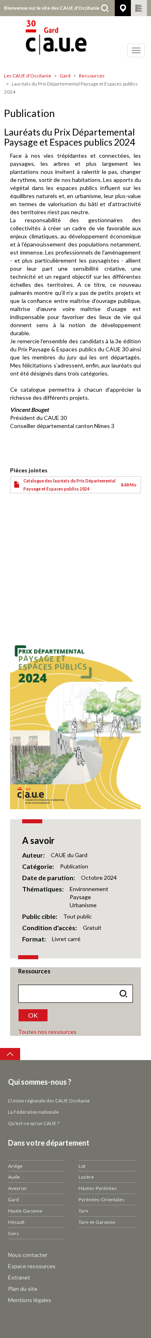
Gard (65, 76)
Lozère (86, 1177)
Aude (14, 1177)
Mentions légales (29, 1299)
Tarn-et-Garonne (97, 1222)
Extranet (19, 1277)
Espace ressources (32, 1266)
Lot (82, 1166)
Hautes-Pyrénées (98, 1188)
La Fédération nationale (33, 1112)
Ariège (15, 1166)
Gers (13, 1233)
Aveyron (17, 1188)
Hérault (16, 1222)
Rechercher (105, 8)
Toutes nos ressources (47, 1031)
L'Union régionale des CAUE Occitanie (49, 1101)
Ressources (92, 76)
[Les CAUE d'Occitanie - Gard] (75, 42)
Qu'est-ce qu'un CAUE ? (33, 1123)
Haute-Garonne (25, 1211)
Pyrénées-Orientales (101, 1199)
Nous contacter (28, 1254)
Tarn (83, 1211)
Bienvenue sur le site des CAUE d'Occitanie (51, 8)
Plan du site (22, 1288)
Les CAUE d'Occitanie (27, 76)
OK (33, 1015)
